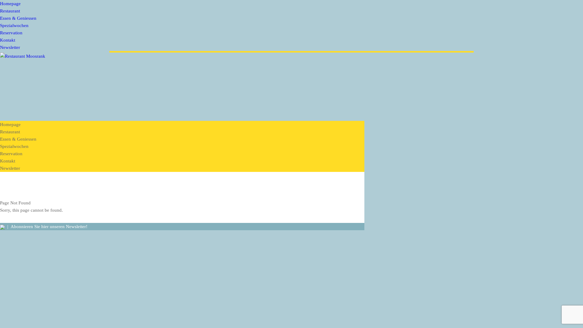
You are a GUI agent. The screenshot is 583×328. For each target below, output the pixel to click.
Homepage (10, 3)
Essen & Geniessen (18, 18)
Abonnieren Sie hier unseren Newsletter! (49, 226)
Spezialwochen (14, 25)
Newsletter (10, 47)
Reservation (11, 32)
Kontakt (7, 40)
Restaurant (10, 11)
